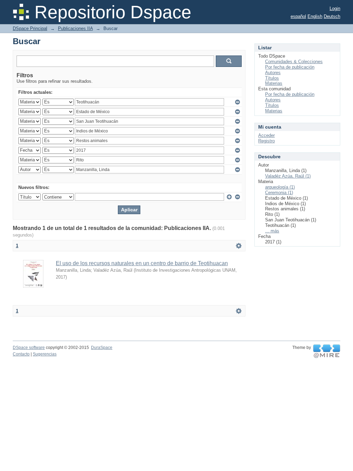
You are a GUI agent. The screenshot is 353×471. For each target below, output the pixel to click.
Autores (273, 72)
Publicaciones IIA (75, 28)
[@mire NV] (326, 351)
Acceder (266, 135)
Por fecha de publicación (289, 67)
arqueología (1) (280, 187)
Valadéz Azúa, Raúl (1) (288, 176)
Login (335, 8)
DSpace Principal (30, 28)
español (298, 16)
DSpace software (29, 347)
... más (272, 230)
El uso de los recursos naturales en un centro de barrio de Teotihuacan (142, 263)
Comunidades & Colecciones (294, 61)
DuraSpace (101, 347)
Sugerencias (45, 354)
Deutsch (332, 16)
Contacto (21, 354)
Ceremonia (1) (279, 192)
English (314, 16)
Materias (273, 83)
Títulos (272, 78)
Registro (266, 140)
